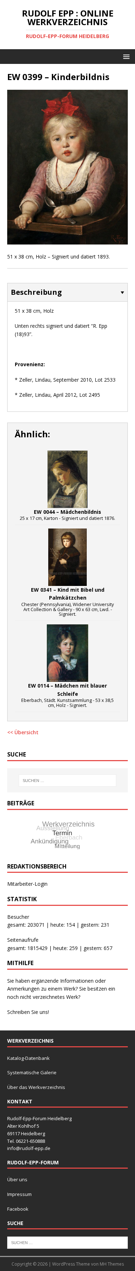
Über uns (17, 1179)
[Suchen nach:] (67, 780)
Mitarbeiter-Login (27, 883)
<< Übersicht (23, 732)
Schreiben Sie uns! (28, 1012)
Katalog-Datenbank (28, 1058)
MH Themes (112, 1264)
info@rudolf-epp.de (28, 1148)
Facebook (17, 1209)
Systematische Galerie (32, 1072)
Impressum (19, 1194)
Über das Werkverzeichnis (36, 1087)
